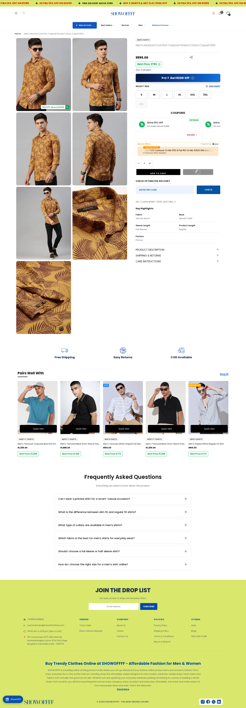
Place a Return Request (90, 631)
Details (191, 134)
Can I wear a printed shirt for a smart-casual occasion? (94, 499)
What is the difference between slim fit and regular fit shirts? (97, 512)
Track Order (85, 625)
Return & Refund (162, 641)
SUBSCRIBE (148, 606)
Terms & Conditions (164, 636)
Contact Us (122, 636)
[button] (228, 13)
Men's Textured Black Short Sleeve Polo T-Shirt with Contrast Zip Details (80, 443)
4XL (141, 104)
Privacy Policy (160, 625)
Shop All (224, 374)
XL (179, 94)
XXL (192, 94)
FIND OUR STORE (199, 636)
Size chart (214, 86)
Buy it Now (202, 171)
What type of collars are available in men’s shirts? (90, 525)
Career (120, 631)
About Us (121, 625)
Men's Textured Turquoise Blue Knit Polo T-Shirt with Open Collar (38, 443)
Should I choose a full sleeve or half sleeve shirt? (89, 551)
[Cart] (220, 13)
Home (18, 33)
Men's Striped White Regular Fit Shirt (206, 443)
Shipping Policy (161, 631)
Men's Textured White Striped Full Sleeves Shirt (123, 443)
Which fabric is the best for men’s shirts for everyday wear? (96, 538)
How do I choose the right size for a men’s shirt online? (93, 564)
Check (208, 189)
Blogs (193, 631)
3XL (205, 94)
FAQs (193, 625)
